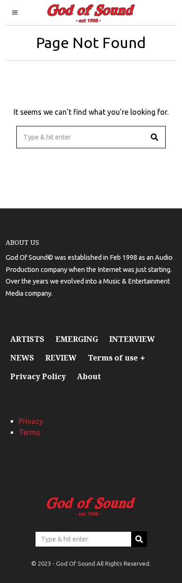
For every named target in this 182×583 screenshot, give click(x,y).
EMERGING (77, 339)
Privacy (31, 421)
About (89, 376)
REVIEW (61, 358)
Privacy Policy (38, 376)
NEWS (22, 358)
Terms (29, 432)
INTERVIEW (132, 339)
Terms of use (113, 358)
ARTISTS (27, 339)
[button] (154, 137)
